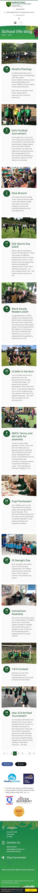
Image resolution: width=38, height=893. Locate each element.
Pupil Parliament (21, 501)
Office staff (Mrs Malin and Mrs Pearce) (18, 870)
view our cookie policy (17, 891)
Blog (10, 35)
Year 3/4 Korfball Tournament (22, 714)
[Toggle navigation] (15, 23)
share (8, 764)
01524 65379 (20, 9)
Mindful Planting (21, 69)
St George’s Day (21, 560)
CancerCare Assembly (19, 612)
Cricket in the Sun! (23, 371)
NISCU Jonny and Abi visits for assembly (22, 436)
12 (30, 753)
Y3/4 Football (20, 669)
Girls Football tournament (19, 132)
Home (4, 35)
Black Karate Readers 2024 (20, 310)
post (21, 764)
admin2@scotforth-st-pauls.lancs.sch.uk (20, 12)
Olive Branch (19, 193)
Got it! (31, 890)
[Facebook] (19, 19)
